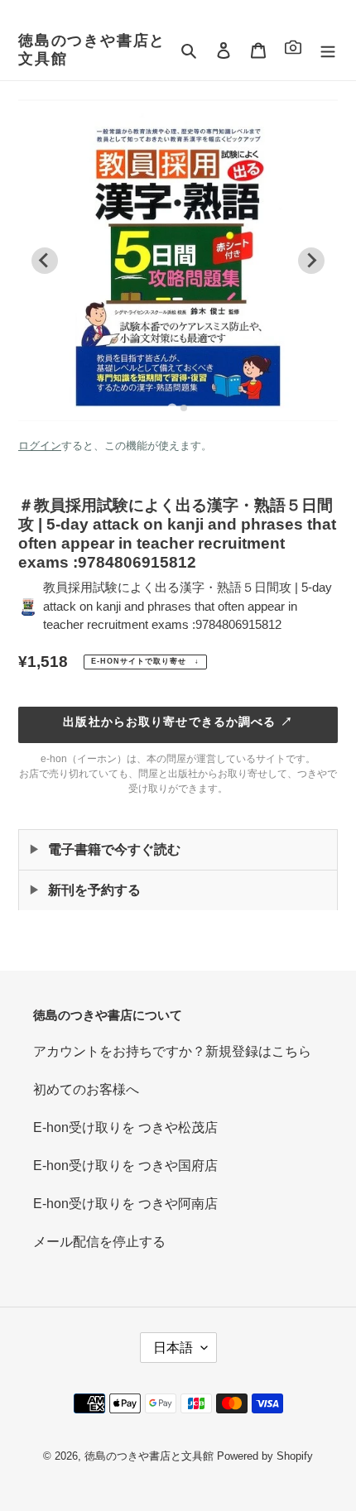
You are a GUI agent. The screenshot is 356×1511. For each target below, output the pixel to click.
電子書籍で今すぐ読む (114, 849)
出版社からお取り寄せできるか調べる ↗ (177, 721)
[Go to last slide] (44, 260)
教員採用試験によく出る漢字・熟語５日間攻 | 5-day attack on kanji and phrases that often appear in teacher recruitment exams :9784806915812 (187, 605)
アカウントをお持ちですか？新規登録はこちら (172, 1051)
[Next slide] (311, 260)
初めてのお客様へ (86, 1089)
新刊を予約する (94, 890)
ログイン (39, 445)
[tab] (171, 407)
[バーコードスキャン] (293, 50)
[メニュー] (327, 50)
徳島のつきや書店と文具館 (92, 49)
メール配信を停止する (99, 1242)
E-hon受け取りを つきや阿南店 (125, 1204)
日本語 (173, 1348)
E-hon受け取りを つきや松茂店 (125, 1127)
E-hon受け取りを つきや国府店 (125, 1165)
